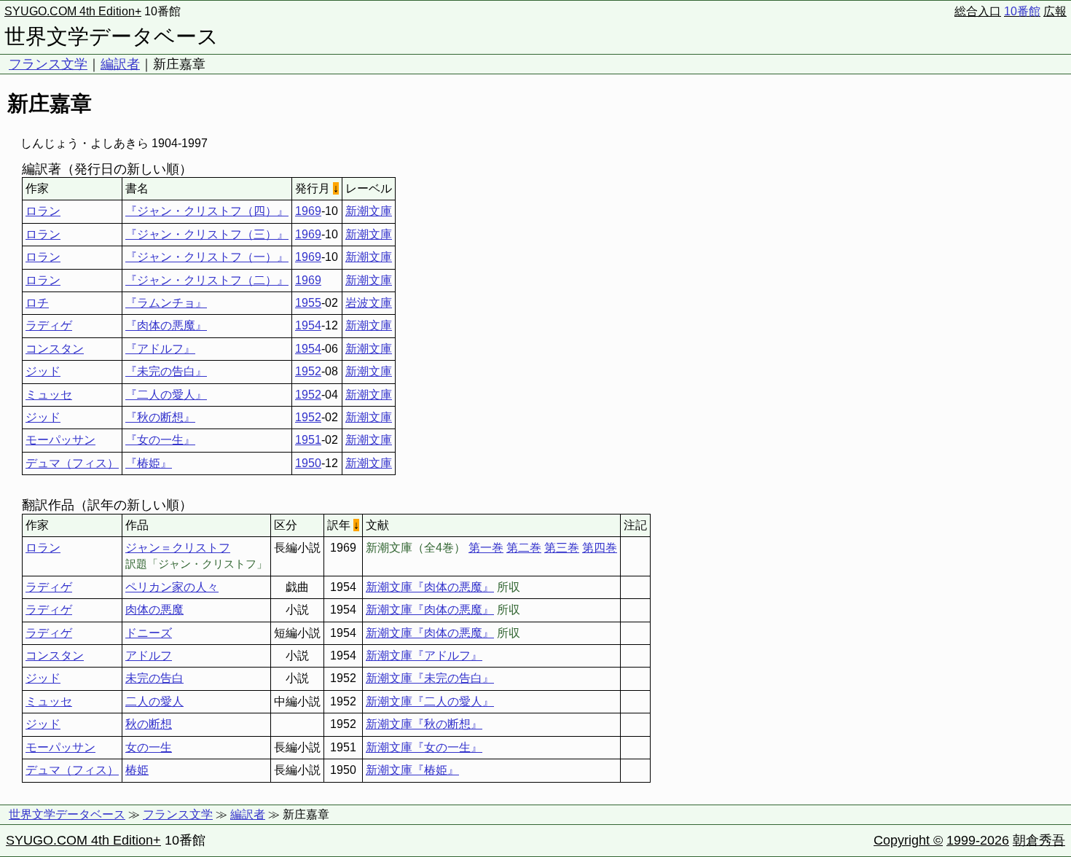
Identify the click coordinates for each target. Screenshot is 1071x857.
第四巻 (599, 547)
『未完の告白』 (166, 371)
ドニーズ (148, 633)
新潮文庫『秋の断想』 (424, 724)
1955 (308, 303)
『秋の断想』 (160, 417)
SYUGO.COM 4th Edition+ (72, 11)
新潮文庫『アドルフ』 (424, 655)
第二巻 (523, 547)
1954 (308, 325)
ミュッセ (49, 394)
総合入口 (977, 11)
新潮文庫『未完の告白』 (430, 678)
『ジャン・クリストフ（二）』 (207, 280)
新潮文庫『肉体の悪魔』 (430, 587)
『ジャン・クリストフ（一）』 (207, 257)
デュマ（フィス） (72, 463)
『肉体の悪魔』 (166, 325)
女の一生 (148, 747)
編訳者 (120, 64)
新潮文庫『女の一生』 (424, 747)
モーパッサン (60, 440)
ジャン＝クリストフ (177, 547)
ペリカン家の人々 (172, 587)
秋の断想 (148, 724)
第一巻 (485, 547)
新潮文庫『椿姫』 (412, 770)
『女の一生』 (160, 440)
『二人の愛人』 (166, 394)
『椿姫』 (148, 463)
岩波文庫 (368, 303)
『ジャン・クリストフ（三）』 (207, 234)
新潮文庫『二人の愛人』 (430, 701)
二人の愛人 (154, 701)
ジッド (43, 371)
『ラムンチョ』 (166, 303)
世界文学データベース (111, 36)
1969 (308, 211)
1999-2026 (977, 840)
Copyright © (908, 840)
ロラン (43, 211)
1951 (308, 440)
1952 (308, 371)
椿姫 (137, 770)
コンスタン (55, 349)
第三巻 (561, 547)
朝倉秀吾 (1039, 840)
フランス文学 (48, 64)
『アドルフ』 (160, 349)
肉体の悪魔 (154, 609)
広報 (1055, 11)
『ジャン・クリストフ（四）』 (207, 211)
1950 (308, 463)
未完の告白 (154, 678)
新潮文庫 (368, 211)
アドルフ (148, 655)
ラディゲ (49, 325)
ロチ (37, 303)
